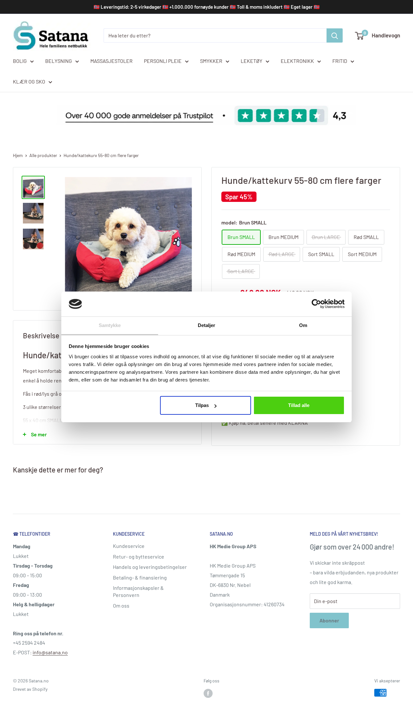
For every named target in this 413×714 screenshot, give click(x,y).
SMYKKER (211, 61)
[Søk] (335, 35)
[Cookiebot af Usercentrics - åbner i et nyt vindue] (316, 304)
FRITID (339, 61)
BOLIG (20, 61)
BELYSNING (58, 61)
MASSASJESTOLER (111, 61)
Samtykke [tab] (110, 325)
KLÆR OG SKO (29, 81)
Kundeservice (129, 546)
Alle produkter (43, 155)
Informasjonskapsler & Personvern (138, 591)
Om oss (121, 605)
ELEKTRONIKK (297, 61)
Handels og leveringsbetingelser (150, 567)
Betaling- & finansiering (140, 577)
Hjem (18, 155)
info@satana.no (50, 652)
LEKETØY (251, 61)
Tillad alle (298, 405)
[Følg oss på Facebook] (208, 693)
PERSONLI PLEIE (163, 61)
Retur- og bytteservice (138, 556)
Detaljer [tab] (207, 325)
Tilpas (202, 405)
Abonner (329, 620)
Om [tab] (303, 325)
